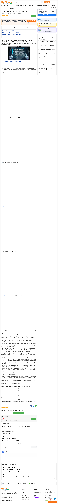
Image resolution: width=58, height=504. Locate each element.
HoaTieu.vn (12, 403)
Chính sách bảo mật (37, 492)
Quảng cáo (24, 493)
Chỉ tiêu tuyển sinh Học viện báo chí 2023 (10, 32)
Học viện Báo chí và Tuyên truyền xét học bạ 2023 (12, 30)
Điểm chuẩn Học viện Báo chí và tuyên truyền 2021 (12, 35)
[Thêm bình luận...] (21, 455)
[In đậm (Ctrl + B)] (9, 452)
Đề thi (54, 7)
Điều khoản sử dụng (37, 491)
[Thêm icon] (6, 452)
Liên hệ (23, 492)
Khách (41, 9)
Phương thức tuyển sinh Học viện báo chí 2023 (11, 34)
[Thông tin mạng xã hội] (36, 498)
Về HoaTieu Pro (25, 495)
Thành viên (47, 2)
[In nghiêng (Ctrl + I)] (11, 452)
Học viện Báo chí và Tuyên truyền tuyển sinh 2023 (12, 38)
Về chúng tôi (24, 491)
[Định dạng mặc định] (14, 452)
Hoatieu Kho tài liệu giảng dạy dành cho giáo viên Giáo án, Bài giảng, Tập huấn (6, 2)
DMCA (35, 495)
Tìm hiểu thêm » (17, 23)
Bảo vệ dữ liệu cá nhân (38, 493)
